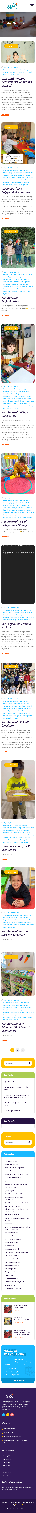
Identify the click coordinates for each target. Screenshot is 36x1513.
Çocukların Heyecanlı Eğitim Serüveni (17, 1082)
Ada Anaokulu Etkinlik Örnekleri (15, 724)
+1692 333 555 (11, 1369)
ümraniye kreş (8, 185)
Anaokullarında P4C (11, 1164)
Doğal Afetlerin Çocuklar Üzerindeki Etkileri (17, 1219)
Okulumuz (6, 1462)
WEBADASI (19, 1505)
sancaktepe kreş (9, 180)
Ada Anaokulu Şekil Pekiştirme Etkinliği (14, 523)
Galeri (5, 1469)
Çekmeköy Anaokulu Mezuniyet (16, 1184)
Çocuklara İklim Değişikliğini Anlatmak (15, 190)
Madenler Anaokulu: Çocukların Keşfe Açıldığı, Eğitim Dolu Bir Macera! (22, 1332)
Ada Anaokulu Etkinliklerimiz (10, 299)
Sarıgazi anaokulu (11, 1272)
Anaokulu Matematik (12, 1171)
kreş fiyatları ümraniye (22, 175)
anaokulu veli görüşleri (13, 825)
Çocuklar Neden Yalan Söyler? (15, 1194)
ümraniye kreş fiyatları (21, 185)
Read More (5, 114)
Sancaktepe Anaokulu (12, 1111)
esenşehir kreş (8, 175)
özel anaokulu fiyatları (25, 177)
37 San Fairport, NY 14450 (15, 1375)
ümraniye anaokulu (13, 289)
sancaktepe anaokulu (12, 1265)
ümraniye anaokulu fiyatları (19, 182)
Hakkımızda (7, 1459)
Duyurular (16, 173)
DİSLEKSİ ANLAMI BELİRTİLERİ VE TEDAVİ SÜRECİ (16, 82)
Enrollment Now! (18, 1380)
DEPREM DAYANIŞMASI (13, 1206)
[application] (18, 574)
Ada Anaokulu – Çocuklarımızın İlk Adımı (22, 1318)
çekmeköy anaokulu (12, 70)
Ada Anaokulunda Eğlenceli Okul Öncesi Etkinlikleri (15, 1027)
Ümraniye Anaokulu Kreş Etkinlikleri (17, 848)
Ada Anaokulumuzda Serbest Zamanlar (14, 933)
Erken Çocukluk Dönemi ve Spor (16, 625)
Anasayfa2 (6, 1456)
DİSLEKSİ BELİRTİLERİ (16, 75)
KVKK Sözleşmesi (23, 1509)
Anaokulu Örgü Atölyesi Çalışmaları (17, 1174)
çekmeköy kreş (25, 170)
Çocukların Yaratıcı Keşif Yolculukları (15, 394)
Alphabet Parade (11, 1161)
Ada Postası (7, 1472)
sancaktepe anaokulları (13, 1262)
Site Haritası (11, 1509)
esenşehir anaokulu (26, 173)
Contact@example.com (14, 1372)
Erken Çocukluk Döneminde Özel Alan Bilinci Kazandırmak (18, 1228)
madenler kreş (10, 1246)
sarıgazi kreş (19, 180)
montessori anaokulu (10, 177)
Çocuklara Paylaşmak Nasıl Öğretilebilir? (14, 1198)
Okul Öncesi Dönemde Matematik (16, 1252)
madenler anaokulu (11, 1242)
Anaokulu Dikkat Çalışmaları (14, 274)
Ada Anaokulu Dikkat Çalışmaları (15, 414)
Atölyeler (6, 1466)
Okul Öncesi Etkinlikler (13, 1255)
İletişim (5, 1475)
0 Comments (14, 67)
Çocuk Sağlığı (24, 70)
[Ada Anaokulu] (10, 6)
